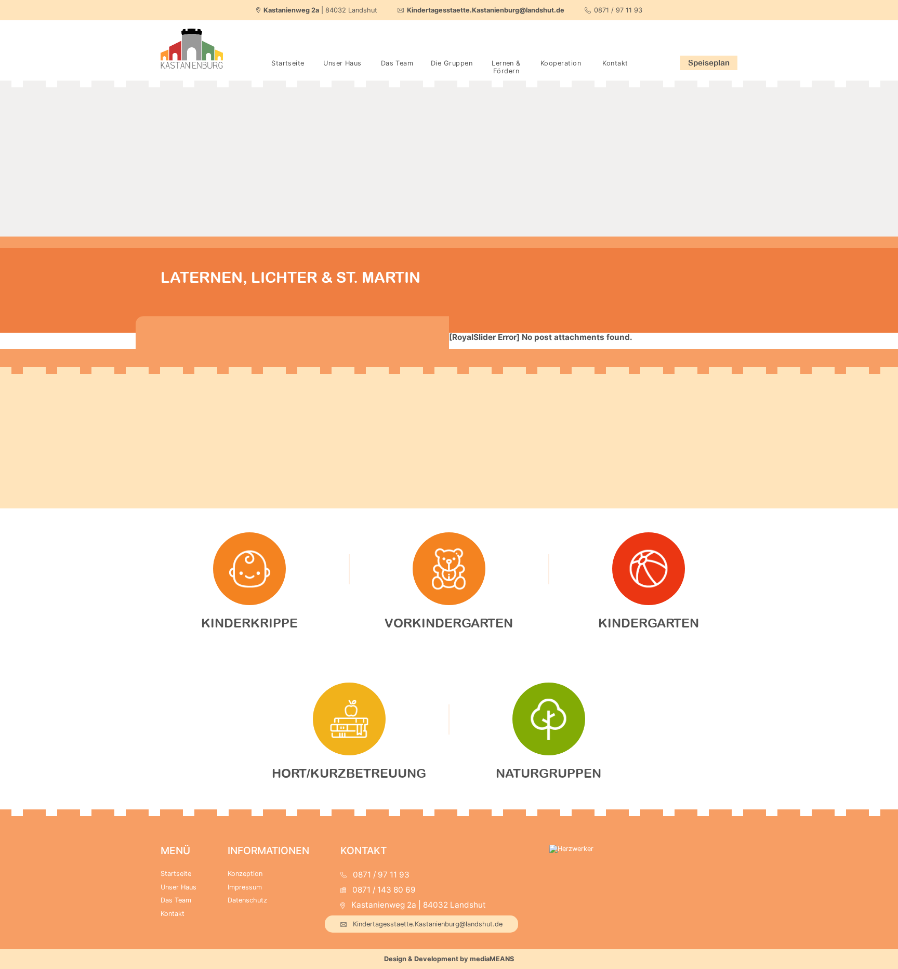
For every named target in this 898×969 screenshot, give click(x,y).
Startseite (287, 63)
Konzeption (245, 874)
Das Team (397, 63)
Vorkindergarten (449, 623)
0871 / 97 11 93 (618, 10)
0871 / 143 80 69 (384, 890)
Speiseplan (709, 62)
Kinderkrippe (249, 623)
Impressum (245, 887)
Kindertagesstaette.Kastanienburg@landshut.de (428, 924)
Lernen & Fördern (506, 67)
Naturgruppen (548, 773)
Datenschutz (247, 900)
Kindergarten (648, 623)
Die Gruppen (451, 63)
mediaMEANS (492, 959)
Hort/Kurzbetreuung (349, 773)
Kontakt (615, 63)
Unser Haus (342, 63)
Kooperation (560, 63)
